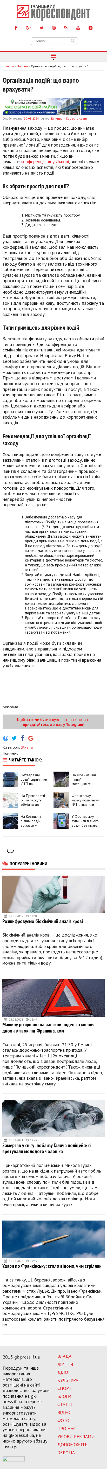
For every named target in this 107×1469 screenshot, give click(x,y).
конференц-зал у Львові (45, 161)
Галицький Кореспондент (69, 118)
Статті (64, 1404)
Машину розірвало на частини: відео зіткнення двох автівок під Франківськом (48, 1027)
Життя (27, 747)
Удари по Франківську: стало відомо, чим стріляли (52, 1266)
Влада (64, 1356)
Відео (63, 1412)
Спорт (64, 1388)
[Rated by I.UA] (14, 1460)
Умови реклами (76, 1436)
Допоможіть (72, 1444)
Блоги (64, 1396)
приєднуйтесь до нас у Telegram (53, 724)
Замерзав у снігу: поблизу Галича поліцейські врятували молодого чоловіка (46, 1148)
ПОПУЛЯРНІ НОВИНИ (28, 863)
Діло (62, 1372)
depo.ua (66, 1452)
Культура (67, 1380)
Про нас (66, 1428)
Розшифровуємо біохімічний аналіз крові (42, 921)
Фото (63, 1420)
